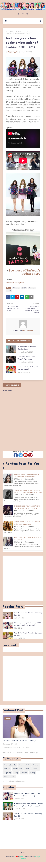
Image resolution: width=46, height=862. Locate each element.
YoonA (6, 777)
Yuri (13, 777)
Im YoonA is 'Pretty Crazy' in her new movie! (28, 368)
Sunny (16, 773)
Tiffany (32, 773)
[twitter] (22, 14)
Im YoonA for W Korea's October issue (27, 348)
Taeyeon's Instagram (15, 282)
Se (10, 270)
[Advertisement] (23, 578)
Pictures (16, 288)
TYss (13, 32)
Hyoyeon (36, 765)
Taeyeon (32, 288)
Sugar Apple (13, 52)
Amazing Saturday (10, 765)
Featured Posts (24, 765)
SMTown (7, 769)
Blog (22, 857)
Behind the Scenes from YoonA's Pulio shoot (26, 358)
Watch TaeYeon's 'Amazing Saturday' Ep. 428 (28, 634)
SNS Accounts (17, 769)
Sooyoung (7, 773)
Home (8, 32)
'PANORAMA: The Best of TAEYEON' (20, 741)
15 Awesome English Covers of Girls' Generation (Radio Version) (27, 624)
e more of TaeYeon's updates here (26, 272)
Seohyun (35, 769)
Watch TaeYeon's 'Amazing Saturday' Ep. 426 (28, 614)
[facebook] (19, 14)
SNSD (24, 288)
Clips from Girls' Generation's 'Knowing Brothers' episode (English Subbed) (28, 805)
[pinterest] (27, 14)
